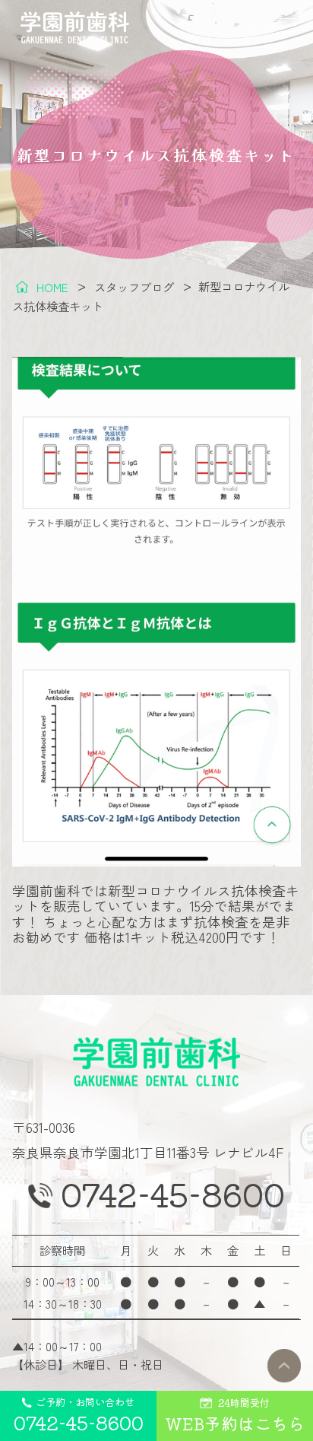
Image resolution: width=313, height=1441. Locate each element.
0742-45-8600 (173, 1194)
